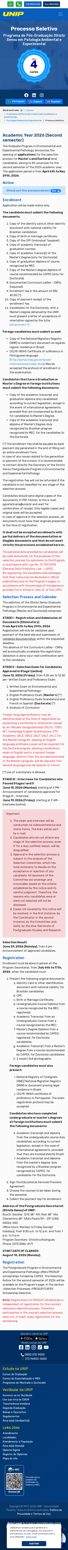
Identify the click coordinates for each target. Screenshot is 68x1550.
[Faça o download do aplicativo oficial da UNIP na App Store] (41, 1338)
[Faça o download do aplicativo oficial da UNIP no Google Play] (27, 1338)
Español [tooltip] (55, 101)
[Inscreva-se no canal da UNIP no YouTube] (46, 1348)
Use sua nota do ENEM (16, 1399)
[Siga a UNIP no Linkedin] (28, 1348)
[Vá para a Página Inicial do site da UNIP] (13, 14)
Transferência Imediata (16, 1403)
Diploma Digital (11, 1450)
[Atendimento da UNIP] (19, 4)
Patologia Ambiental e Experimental (24, 120)
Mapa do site (10, 1458)
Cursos (30, 110)
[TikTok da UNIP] (40, 1348)
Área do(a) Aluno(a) (13, 1445)
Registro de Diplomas (15, 1454)
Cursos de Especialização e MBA (21, 1378)
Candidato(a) (33, 4)
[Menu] (60, 14)
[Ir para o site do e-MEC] (23, 1480)
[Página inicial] (21, 110)
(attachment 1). (20, 324)
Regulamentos (11, 1416)
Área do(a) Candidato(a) (16, 1420)
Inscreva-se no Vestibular (17, 1395)
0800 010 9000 (35, 1354)
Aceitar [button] (34, 1543)
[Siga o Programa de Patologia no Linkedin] (34, 95)
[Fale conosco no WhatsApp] (10, 4)
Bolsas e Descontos (14, 1412)
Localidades (9, 1437)
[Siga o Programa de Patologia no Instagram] (41, 95)
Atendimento (10, 1433)
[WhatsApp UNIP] (10, 4)
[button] (31, 1537)
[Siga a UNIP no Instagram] (34, 1348)
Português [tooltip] (18, 101)
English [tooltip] (37, 101)
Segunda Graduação (14, 1408)
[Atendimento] (18, 4)
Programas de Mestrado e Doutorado (24, 1382)
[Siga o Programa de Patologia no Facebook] (26, 95)
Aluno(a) (53, 4)
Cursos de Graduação (15, 1374)
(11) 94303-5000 (36, 1358)
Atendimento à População (18, 1441)
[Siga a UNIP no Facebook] (22, 1348)
